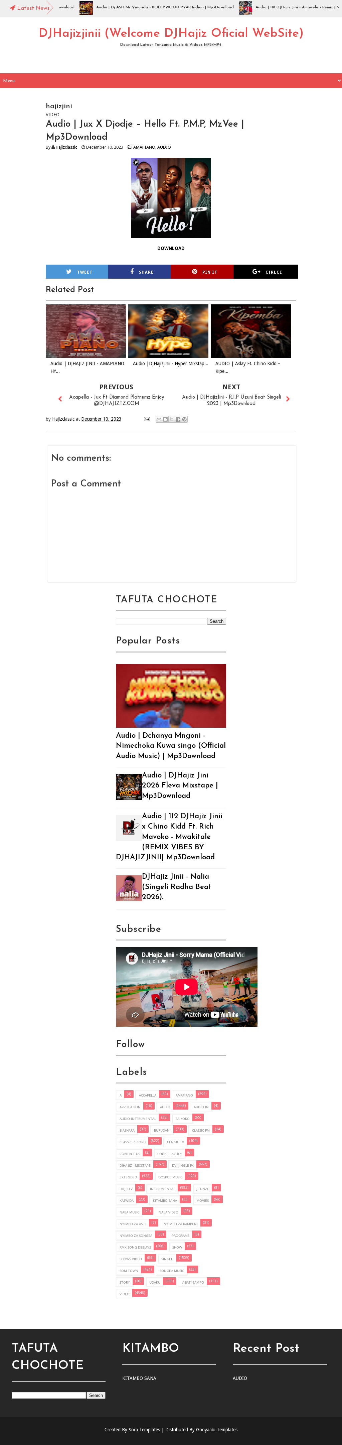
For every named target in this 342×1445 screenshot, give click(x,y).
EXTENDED (128, 1177)
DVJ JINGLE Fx (183, 1165)
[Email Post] (146, 419)
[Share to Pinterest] (184, 419)
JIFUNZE (202, 1188)
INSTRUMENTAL (162, 1188)
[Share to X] (171, 419)
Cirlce (274, 272)
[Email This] (159, 419)
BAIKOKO (182, 1118)
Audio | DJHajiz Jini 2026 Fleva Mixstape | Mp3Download (180, 786)
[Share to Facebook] (178, 419)
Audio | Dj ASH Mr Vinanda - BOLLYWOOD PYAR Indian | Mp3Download (145, 7)
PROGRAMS (180, 1235)
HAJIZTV (126, 1188)
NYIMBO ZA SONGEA (136, 1235)
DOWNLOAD (171, 248)
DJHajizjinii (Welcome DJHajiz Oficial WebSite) (171, 34)
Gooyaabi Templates (216, 1429)
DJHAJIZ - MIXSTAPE (135, 1165)
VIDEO (125, 1294)
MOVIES (202, 1200)
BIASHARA (127, 1130)
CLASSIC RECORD (133, 1142)
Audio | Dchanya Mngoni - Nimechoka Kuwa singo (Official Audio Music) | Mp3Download (171, 746)
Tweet (85, 272)
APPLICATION (130, 1107)
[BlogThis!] (165, 419)
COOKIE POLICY (169, 1153)
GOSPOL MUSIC (170, 1177)
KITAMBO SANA (165, 1200)
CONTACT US (130, 1153)
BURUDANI (162, 1130)
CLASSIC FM (201, 1130)
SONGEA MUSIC (172, 1270)
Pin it (209, 272)
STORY (125, 1282)
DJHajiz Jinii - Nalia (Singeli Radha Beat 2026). (176, 887)
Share (146, 272)
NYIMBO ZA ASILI (133, 1223)
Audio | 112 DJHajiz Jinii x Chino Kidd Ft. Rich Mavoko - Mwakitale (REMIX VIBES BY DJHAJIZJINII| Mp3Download (169, 837)
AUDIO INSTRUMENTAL (138, 1118)
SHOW (177, 1247)
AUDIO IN (201, 1107)
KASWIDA (127, 1200)
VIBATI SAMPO (193, 1282)
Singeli (167, 1259)
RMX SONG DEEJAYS (135, 1247)
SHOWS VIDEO (131, 1259)
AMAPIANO (144, 147)
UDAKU (154, 1282)
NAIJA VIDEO (168, 1212)
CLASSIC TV (175, 1142)
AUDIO (164, 147)
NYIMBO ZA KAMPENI (181, 1223)
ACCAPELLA (147, 1095)
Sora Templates (144, 1429)
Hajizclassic (66, 147)
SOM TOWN (129, 1270)
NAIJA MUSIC (129, 1212)
